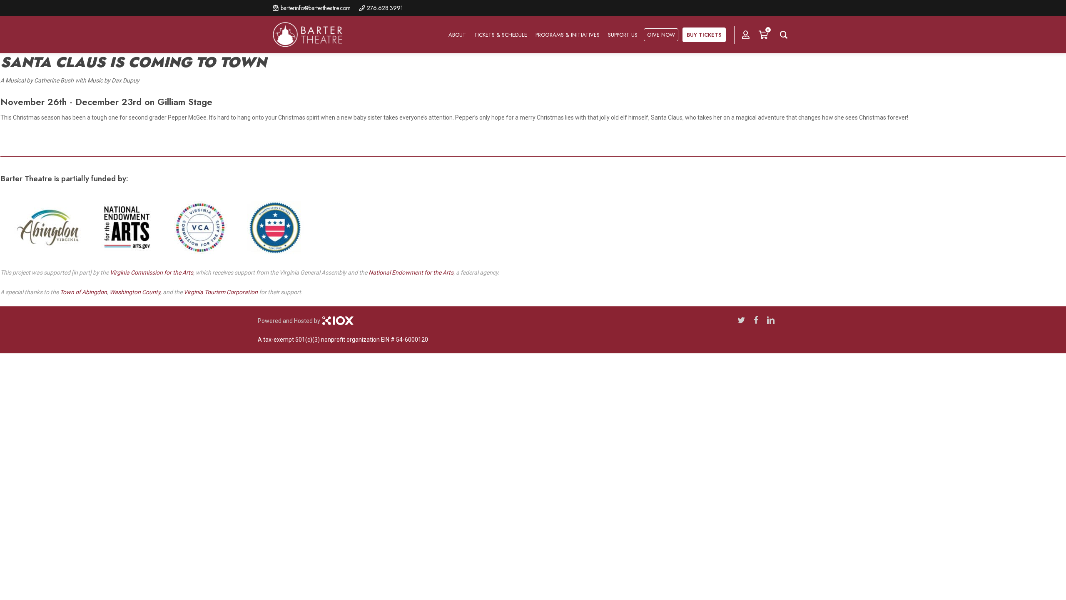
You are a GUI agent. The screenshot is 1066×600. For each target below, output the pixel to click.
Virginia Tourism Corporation (221, 292)
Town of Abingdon (83, 292)
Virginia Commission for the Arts (151, 272)
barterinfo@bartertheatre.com (316, 8)
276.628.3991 (385, 8)
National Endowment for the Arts (411, 272)
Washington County (135, 292)
